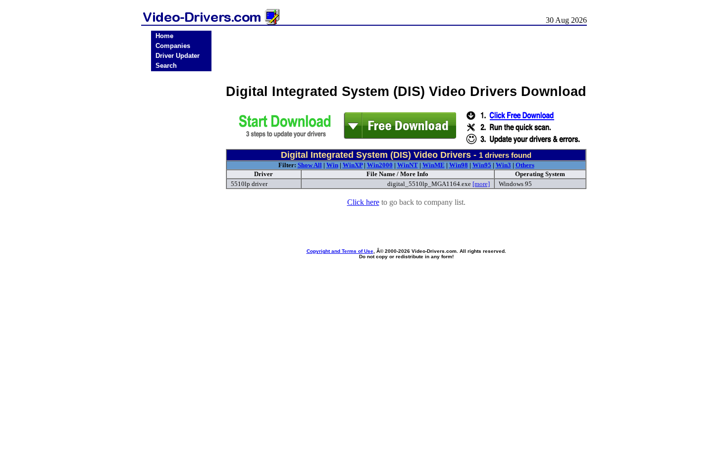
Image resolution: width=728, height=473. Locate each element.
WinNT (407, 165)
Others (525, 165)
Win (332, 165)
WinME (433, 165)
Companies (173, 45)
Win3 (503, 165)
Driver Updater (178, 55)
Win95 (481, 165)
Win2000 (380, 165)
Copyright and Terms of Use (340, 251)
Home (164, 36)
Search (166, 65)
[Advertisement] (181, 228)
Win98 (458, 165)
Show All (310, 165)
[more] (481, 184)
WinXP (353, 165)
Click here (363, 202)
